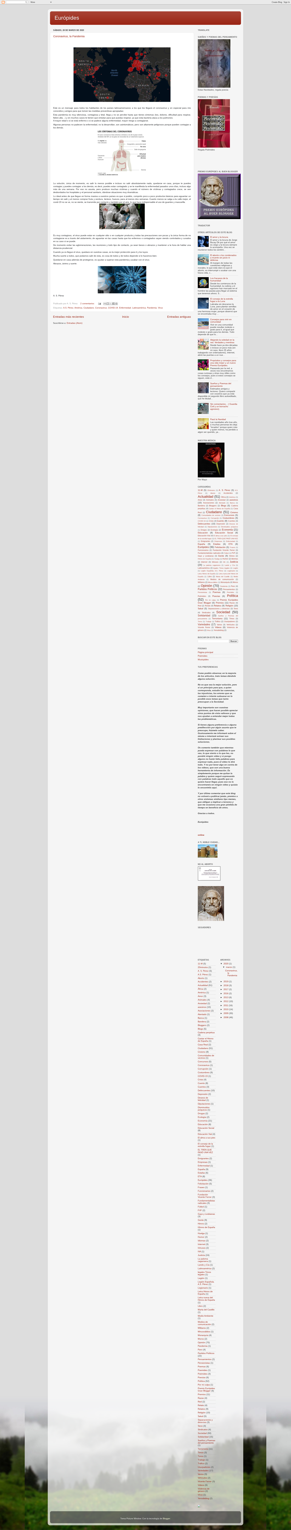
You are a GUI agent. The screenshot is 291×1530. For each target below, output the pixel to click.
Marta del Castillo (223, 576)
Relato (207, 606)
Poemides (230, 592)
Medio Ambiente (205, 1316)
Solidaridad (204, 615)
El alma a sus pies (220, 536)
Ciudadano (89, 308)
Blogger (166, 1518)
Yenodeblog (219, 630)
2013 (226, 997)
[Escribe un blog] (107, 303)
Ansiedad (222, 500)
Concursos (229, 515)
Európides (67, 18)
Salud (200, 608)
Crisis (211, 521)
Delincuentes (204, 524)
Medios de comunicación (222, 579)
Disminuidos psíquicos (229, 527)
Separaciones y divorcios (219, 609)
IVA (224, 562)
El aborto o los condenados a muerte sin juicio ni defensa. (223, 257)
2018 (226, 985)
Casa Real (203, 1045)
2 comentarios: (87, 303)
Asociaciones (208, 503)
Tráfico (217, 621)
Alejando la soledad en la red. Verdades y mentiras (222, 341)
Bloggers (213, 506)
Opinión (206, 586)
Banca (232, 503)
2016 (226, 993)
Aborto (212, 493)
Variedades (204, 624)
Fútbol (226, 553)
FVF (233, 553)
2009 (226, 1013)
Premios (220, 603)
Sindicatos (206, 613)
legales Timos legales (221, 568)
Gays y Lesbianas (206, 556)
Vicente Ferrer (204, 627)
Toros (200, 621)
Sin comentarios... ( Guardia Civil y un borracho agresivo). (223, 406)
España (201, 544)
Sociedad (223, 612)
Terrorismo (217, 618)
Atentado (222, 503)
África (223, 497)
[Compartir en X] (110, 303)
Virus (160, 308)
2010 (226, 1009)
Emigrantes (205, 541)
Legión (235, 568)
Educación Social (224, 533)
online (201, 835)
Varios (219, 625)
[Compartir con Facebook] (113, 303)
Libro (209, 576)
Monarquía (225, 582)
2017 (226, 989)
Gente (221, 556)
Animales (210, 500)
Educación (203, 533)
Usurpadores (229, 621)
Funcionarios (203, 550)
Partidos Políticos (207, 589)
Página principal (205, 652)
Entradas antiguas (179, 316)
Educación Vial (204, 536)
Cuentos (231, 521)
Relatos (217, 606)
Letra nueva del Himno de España (206, 1298)
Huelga (216, 559)
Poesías (216, 596)
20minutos (211, 490)
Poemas (217, 592)
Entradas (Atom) (74, 323)
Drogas (204, 530)
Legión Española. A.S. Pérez (212, 571)
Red (199, 606)
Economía (227, 529)
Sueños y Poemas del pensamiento (220, 384)
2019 (226, 981)
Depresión (220, 524)
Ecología (214, 530)
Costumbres (228, 518)
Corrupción (215, 518)
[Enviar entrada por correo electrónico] (99, 303)
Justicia (234, 561)
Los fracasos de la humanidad (219, 279)
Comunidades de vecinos (211, 515)
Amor (200, 500)
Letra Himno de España (206, 574)
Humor (225, 559)
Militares (201, 582)
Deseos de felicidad (203, 1099)
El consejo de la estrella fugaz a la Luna (221, 300)
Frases (232, 547)
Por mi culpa (210, 600)
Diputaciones (212, 527)
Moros (235, 582)
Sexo (236, 609)
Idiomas (234, 559)
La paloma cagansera (211, 565)
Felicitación (220, 547)
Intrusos (215, 562)
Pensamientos (229, 589)
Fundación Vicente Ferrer (224, 550)
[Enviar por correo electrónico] (104, 303)
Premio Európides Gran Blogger (206, 1389)
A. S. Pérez (224, 490)
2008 (226, 1017)
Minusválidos (212, 582)
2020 (226, 964)
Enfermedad (125, 308)
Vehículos (231, 625)
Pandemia (152, 308)
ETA (230, 544)
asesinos (233, 500)
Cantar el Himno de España (219, 508)
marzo (229, 967)
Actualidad (205, 496)
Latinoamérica (139, 308)
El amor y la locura (219, 237)
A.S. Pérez (68, 308)
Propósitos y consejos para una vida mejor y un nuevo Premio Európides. (223, 362)
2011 (226, 1005)
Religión (229, 606)
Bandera (201, 506)
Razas (232, 603)
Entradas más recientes (68, 316)
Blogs (223, 506)
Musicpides (203, 659)
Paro (233, 586)
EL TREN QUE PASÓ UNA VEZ (226, 538)
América (78, 308)
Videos (218, 627)
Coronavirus (101, 308)
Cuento (220, 521)
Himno (232, 556)
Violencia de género (203, 1490)
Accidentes (228, 493)
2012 (226, 1001)
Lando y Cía (230, 565)
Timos (231, 619)
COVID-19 (113, 308)
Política (232, 596)
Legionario (231, 571)
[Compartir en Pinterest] (116, 303)
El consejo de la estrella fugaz (205, 1145)
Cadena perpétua (206, 1032)
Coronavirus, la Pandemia (69, 36)
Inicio (125, 316)
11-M (200, 490)
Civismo (234, 512)
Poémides (202, 596)
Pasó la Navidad (218, 419)
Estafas (216, 544)
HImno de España (204, 559)
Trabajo (208, 621)
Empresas (218, 541)
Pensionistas (202, 592)
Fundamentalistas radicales (209, 553)
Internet (204, 562)
